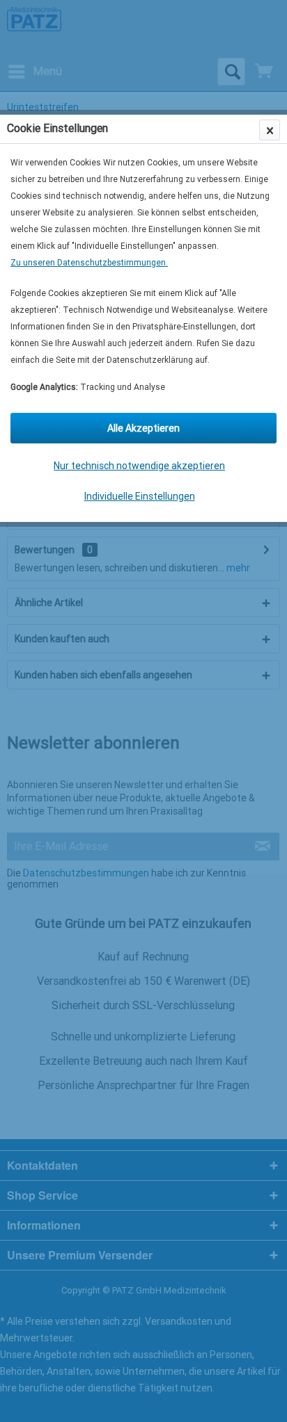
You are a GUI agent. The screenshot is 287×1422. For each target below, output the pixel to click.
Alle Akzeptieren (143, 428)
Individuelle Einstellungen (139, 496)
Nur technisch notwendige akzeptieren (139, 465)
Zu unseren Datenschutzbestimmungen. (89, 263)
